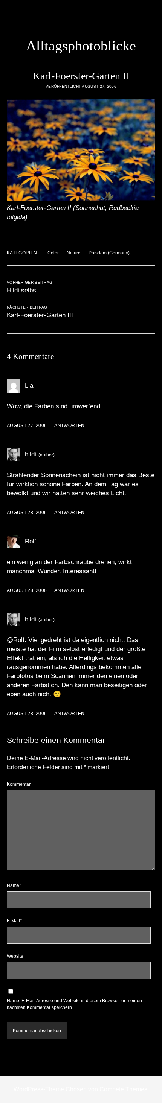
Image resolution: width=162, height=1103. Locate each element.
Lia (29, 385)
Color (53, 253)
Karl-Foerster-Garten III (40, 315)
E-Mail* (14, 920)
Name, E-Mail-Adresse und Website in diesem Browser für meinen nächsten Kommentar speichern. (74, 1004)
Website (15, 956)
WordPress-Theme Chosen (50, 1089)
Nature (74, 253)
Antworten (69, 425)
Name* (14, 885)
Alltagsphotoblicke (81, 45)
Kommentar (19, 784)
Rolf (30, 541)
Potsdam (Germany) (109, 253)
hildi (30, 454)
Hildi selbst (22, 290)
